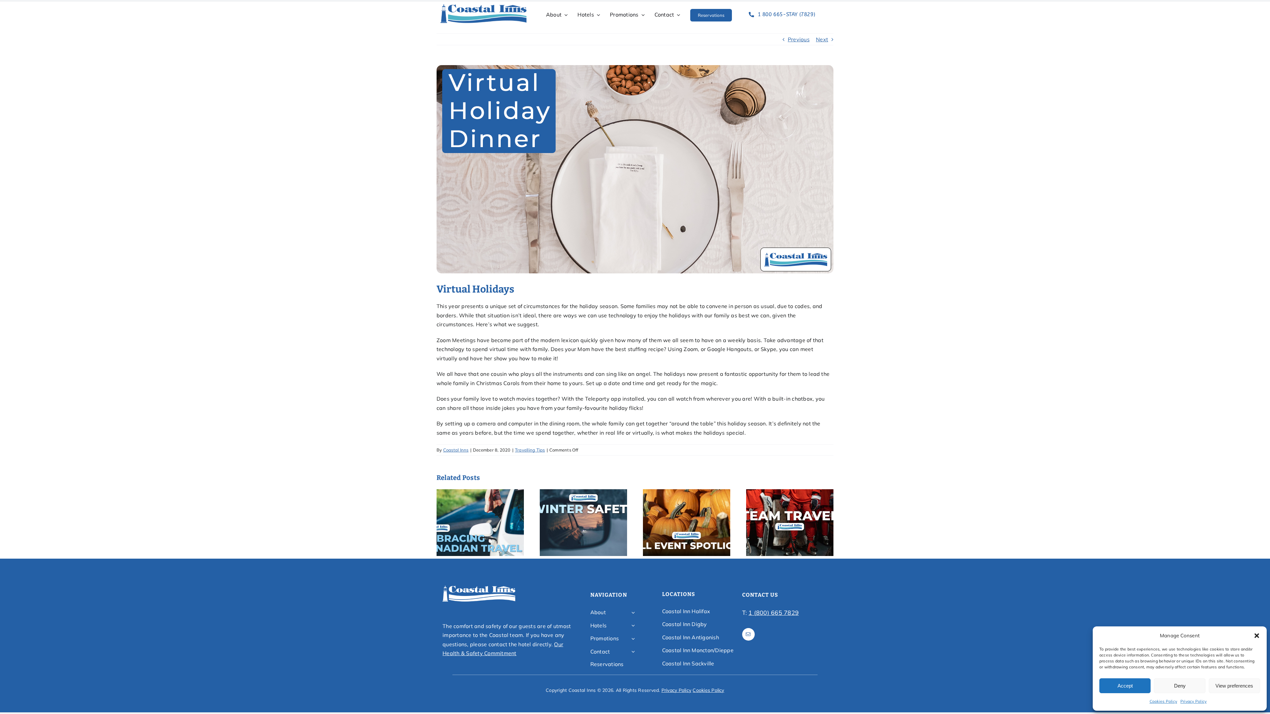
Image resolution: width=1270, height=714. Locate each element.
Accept (1125, 686)
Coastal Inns (456, 450)
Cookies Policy (1163, 701)
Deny (1180, 686)
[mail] (748, 634)
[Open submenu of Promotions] (633, 638)
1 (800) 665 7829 (773, 612)
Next (822, 39)
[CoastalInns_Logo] (484, 6)
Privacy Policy (1193, 701)
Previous (799, 39)
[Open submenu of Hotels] (633, 625)
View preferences (1234, 686)
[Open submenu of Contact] (633, 651)
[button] (1256, 635)
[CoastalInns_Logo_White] (479, 587)
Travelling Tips (530, 450)
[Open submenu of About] (633, 612)
